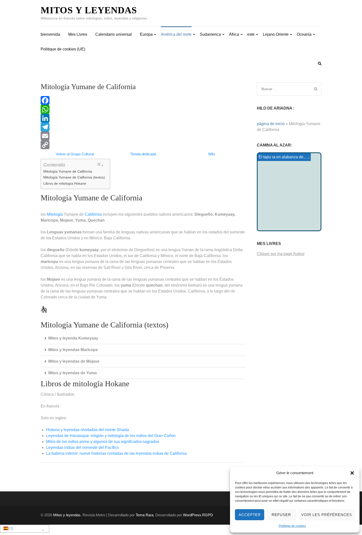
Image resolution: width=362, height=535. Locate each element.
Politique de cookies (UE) (63, 49)
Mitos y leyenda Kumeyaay (73, 338)
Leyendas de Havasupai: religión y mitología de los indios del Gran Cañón (111, 436)
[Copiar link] (143, 144)
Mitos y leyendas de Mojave (73, 361)
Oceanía (304, 34)
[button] (352, 472)
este (251, 34)
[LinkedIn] (143, 118)
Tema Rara (144, 515)
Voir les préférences (326, 515)
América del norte (176, 34)
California (93, 214)
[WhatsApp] (143, 109)
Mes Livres (77, 34)
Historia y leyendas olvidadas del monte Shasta (87, 430)
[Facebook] (143, 100)
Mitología (55, 214)
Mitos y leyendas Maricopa (73, 350)
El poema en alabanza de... (282, 157)
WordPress (192, 515)
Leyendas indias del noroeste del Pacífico (82, 447)
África (234, 34)
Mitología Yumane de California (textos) (74, 177)
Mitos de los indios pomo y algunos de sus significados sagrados (102, 441)
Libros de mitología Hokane (64, 183)
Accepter (250, 515)
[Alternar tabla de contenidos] (100, 165)
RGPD (207, 515)
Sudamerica (210, 34)
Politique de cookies (292, 526)
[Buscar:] (283, 89)
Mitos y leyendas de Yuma (72, 373)
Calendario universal (113, 34)
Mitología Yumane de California (67, 171)
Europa (146, 34)
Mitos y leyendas (89, 10)
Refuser (281, 515)
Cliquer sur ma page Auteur (281, 254)
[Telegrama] (143, 127)
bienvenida (50, 34)
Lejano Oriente (276, 34)
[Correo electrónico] (143, 135)
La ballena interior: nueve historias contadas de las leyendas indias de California (116, 453)
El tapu (265, 157)
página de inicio (271, 124)
